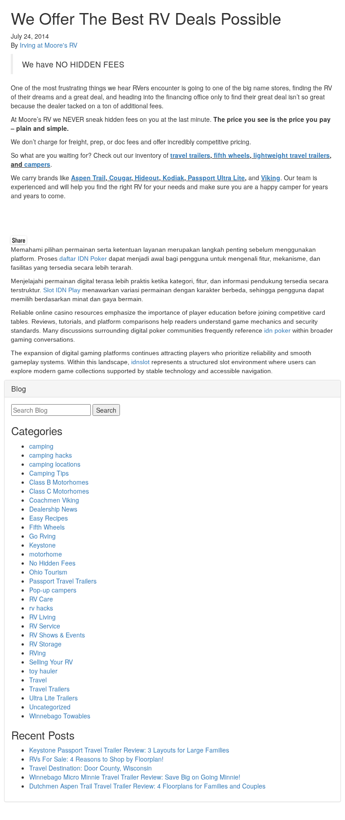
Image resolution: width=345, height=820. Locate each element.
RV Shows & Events (57, 634)
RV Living (42, 616)
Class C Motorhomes (59, 490)
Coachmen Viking (54, 499)
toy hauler (43, 670)
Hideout (147, 177)
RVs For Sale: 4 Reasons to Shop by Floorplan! (96, 758)
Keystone (42, 544)
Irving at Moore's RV (48, 44)
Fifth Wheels (47, 526)
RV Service (44, 625)
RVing (37, 652)
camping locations (54, 463)
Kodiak (173, 177)
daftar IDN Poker (83, 258)
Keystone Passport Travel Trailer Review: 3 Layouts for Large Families (129, 749)
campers (37, 164)
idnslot (140, 361)
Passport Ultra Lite (216, 177)
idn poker (277, 330)
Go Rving (42, 535)
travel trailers (190, 155)
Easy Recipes (48, 517)
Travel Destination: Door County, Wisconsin (90, 767)
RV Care (41, 598)
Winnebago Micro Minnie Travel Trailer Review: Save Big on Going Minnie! (134, 776)
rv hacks (41, 607)
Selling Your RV (51, 661)
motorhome (45, 553)
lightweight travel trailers (291, 155)
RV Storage (45, 643)
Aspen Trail (88, 177)
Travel (38, 679)
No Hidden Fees (52, 562)
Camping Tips (49, 472)
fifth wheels (232, 155)
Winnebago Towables (59, 715)
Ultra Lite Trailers (53, 697)
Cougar (120, 177)
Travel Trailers (49, 688)
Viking (270, 177)
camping (41, 445)
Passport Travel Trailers (63, 580)
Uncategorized (50, 706)
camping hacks (50, 454)
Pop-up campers (52, 589)
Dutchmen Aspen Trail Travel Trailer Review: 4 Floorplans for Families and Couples (147, 785)
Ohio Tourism (48, 571)
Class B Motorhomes (58, 481)
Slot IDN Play (61, 290)
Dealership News (53, 508)
